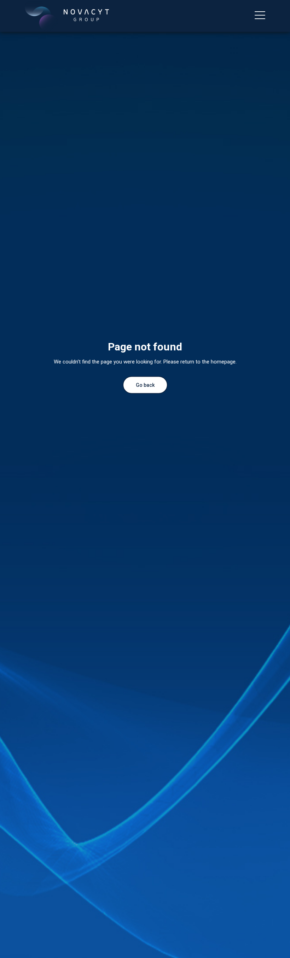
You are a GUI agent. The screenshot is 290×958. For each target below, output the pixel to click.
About (12, 34)
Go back (145, 385)
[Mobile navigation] (260, 16)
